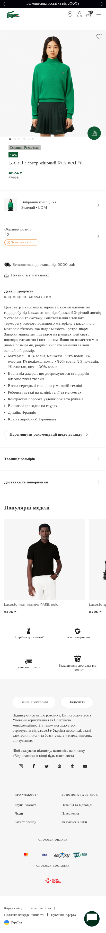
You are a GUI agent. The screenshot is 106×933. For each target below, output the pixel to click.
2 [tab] (15, 139)
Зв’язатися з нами (74, 822)
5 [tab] (29, 139)
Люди (19, 813)
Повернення (70, 813)
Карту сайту (13, 908)
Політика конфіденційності (24, 915)
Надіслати (76, 702)
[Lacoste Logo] (13, 14)
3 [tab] (19, 139)
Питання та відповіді (76, 805)
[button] (4, 4)
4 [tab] (24, 139)
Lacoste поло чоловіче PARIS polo (31, 605)
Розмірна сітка (40, 908)
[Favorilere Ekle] (99, 37)
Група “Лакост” (26, 805)
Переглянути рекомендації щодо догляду (46, 434)
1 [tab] (10, 139)
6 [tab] (33, 139)
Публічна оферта (63, 915)
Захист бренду (25, 822)
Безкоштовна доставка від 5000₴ (53, 3)
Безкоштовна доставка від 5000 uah (44, 265)
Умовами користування (31, 720)
